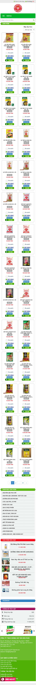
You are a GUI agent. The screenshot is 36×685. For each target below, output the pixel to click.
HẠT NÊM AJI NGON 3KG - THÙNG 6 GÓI (26, 140)
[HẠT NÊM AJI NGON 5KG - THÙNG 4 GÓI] (26, 261)
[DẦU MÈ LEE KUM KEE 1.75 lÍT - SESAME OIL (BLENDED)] (6, 567)
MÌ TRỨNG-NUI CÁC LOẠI (10, 510)
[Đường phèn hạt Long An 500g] (6, 588)
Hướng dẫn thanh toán (7, 676)
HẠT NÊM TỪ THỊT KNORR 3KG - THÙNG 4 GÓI (9, 109)
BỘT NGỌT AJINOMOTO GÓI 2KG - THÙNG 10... (26, 300)
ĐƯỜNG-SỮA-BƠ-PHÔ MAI (10, 499)
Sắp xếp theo (28, 27)
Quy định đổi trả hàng (6, 666)
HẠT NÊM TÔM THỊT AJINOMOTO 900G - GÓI (9, 396)
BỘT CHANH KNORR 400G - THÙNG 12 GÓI (26, 428)
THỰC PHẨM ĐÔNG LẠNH (10, 519)
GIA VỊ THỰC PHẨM (8, 507)
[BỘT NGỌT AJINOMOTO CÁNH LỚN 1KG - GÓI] (9, 261)
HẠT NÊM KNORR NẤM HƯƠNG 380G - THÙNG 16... (26, 332)
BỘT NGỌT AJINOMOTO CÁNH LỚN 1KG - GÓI (9, 268)
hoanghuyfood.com (11, 651)
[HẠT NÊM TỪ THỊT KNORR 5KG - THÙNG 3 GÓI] (10, 69)
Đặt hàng (11, 56)
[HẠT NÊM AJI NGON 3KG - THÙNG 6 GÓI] (26, 133)
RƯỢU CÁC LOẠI (7, 504)
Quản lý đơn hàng (20, 1)
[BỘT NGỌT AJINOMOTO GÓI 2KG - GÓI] (9, 325)
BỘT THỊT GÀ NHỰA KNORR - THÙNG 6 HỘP (26, 460)
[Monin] (28, 630)
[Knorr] (10, 630)
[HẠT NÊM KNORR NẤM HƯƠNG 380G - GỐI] (9, 357)
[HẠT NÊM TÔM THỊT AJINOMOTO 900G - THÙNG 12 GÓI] (26, 357)
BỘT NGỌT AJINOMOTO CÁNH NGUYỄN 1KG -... (26, 204)
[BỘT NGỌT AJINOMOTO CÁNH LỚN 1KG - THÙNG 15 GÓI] (26, 229)
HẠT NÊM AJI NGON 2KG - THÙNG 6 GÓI (26, 172)
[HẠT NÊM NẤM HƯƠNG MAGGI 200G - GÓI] (26, 37)
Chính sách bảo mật (6, 662)
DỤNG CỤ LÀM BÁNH (9, 528)
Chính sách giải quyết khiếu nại (9, 668)
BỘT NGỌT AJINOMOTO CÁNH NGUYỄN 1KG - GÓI (9, 236)
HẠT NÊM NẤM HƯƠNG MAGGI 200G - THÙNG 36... (9, 45)
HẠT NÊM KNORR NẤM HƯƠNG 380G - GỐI (9, 364)
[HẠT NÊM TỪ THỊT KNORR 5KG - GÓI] (26, 69)
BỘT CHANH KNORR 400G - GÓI (10, 460)
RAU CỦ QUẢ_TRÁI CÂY (9, 513)
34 (23, 483)
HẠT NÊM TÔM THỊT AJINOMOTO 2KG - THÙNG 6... (26, 396)
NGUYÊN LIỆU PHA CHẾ (9, 493)
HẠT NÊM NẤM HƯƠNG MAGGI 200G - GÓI (26, 45)
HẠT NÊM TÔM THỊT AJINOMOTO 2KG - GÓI (9, 428)
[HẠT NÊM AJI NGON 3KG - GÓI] (9, 165)
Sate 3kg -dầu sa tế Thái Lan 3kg (22, 558)
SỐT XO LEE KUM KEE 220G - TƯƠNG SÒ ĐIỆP (22, 574)
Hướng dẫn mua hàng (6, 674)
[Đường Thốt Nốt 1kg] (6, 581)
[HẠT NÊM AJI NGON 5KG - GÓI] (9, 293)
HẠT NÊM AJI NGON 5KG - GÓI (9, 300)
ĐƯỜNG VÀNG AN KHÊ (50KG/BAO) (22, 550)
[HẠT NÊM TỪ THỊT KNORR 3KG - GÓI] (26, 101)
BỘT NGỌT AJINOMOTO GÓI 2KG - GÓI (10, 332)
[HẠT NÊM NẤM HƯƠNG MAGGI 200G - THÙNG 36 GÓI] (9, 37)
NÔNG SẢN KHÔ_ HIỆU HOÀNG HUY (13, 534)
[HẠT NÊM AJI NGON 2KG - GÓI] (9, 197)
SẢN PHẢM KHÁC (8, 531)
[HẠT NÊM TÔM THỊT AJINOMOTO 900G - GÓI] (9, 389)
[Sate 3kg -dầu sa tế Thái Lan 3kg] (6, 561)
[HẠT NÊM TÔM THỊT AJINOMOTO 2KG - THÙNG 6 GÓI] (26, 389)
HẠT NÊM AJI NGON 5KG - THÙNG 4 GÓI (26, 268)
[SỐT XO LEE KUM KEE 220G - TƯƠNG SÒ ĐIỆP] (6, 575)
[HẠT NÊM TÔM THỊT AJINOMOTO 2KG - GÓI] (9, 421)
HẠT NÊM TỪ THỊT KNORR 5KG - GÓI (26, 77)
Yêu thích (9, 58)
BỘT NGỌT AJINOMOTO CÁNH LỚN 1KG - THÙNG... (26, 236)
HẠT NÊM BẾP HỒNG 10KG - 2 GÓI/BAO (9, 140)
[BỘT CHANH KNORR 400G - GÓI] (9, 452)
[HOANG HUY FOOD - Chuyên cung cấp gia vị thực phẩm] (18, 8)
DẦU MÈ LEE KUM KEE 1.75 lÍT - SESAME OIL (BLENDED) (22, 566)
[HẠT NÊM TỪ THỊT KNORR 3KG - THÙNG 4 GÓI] (9, 101)
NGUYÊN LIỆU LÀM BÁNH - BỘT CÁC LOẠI (14, 496)
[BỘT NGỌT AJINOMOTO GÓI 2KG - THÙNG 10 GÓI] (26, 293)
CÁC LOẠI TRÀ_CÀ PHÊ (9, 501)
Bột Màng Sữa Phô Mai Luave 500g (22, 542)
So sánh (10, 53)
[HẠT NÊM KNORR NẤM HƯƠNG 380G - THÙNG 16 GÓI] (26, 325)
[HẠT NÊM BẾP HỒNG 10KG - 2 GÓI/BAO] (9, 133)
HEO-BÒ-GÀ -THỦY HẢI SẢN (10, 516)
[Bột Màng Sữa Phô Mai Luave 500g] (6, 545)
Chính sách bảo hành (6, 664)
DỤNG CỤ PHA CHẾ (8, 525)
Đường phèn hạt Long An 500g (22, 588)
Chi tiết (11, 60)
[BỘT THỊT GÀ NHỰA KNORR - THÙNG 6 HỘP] (26, 452)
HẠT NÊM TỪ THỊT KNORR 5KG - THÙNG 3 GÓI (9, 77)
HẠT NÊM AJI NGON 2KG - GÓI (9, 204)
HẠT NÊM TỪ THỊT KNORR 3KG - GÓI (26, 109)
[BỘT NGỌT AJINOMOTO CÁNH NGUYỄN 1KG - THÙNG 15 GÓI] (26, 197)
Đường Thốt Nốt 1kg (22, 580)
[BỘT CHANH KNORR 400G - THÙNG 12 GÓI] (26, 421)
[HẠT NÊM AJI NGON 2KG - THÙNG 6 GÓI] (26, 165)
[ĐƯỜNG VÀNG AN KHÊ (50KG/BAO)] (6, 553)
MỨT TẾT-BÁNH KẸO (8, 522)
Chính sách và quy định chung (8, 661)
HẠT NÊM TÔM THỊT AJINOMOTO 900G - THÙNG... (26, 364)
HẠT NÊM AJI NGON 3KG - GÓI (9, 172)
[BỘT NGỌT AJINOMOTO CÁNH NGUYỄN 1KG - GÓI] (9, 229)
